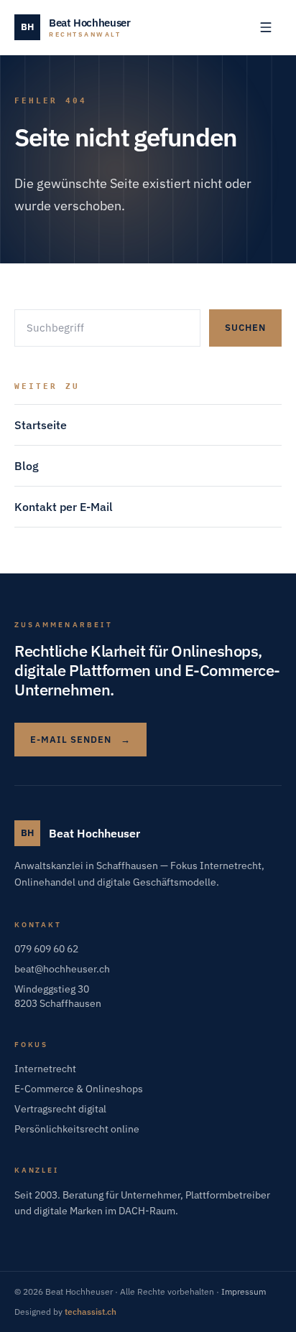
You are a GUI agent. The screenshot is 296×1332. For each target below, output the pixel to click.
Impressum (243, 1291)
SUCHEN (245, 328)
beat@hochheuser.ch (62, 968)
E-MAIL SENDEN (80, 739)
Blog (26, 466)
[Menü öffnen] (266, 27)
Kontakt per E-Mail (63, 507)
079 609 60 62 (46, 948)
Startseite (40, 425)
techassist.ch (90, 1311)
